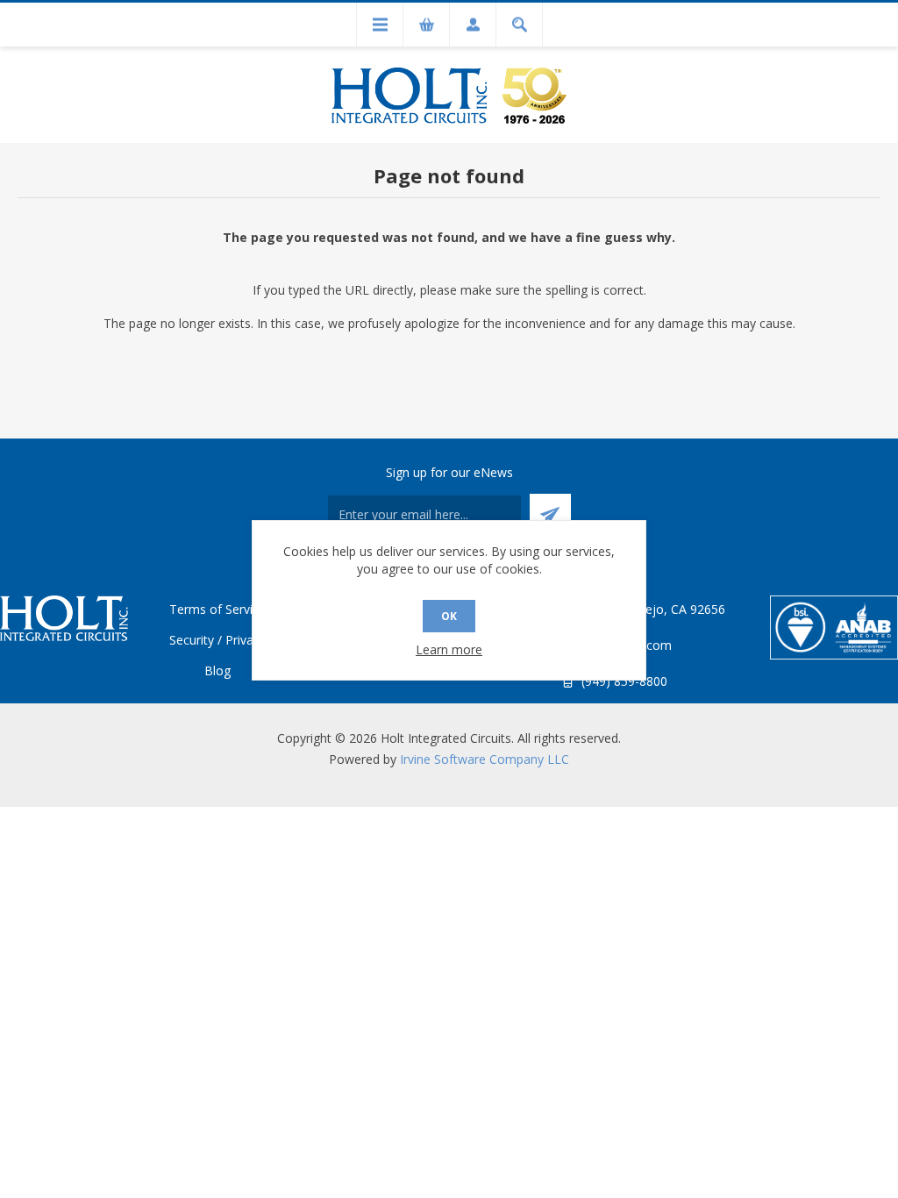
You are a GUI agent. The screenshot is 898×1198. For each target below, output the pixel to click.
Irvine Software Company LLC (484, 759)
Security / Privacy (217, 639)
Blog (217, 670)
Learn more (449, 649)
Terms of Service (217, 609)
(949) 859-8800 (624, 681)
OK (449, 616)
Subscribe (550, 514)
